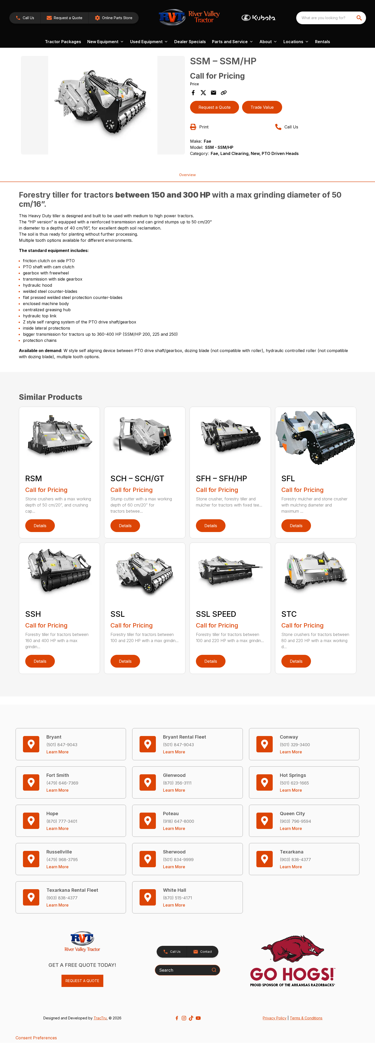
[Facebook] (176, 1018)
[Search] (214, 969)
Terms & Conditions (306, 1018)
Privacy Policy (274, 1018)
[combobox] (331, 18)
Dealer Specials (190, 41)
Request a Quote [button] (214, 107)
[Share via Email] (213, 93)
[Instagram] (183, 1018)
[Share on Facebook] (193, 93)
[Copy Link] (224, 93)
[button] (25, 18)
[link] (114, 18)
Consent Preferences (36, 1037)
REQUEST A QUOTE (82, 981)
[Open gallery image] (103, 105)
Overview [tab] (187, 175)
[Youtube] (198, 1018)
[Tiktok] (191, 1018)
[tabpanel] (103, 106)
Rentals (322, 41)
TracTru (100, 1018)
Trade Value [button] (262, 107)
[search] (360, 18)
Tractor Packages (63, 41)
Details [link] (40, 525)
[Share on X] (203, 93)
